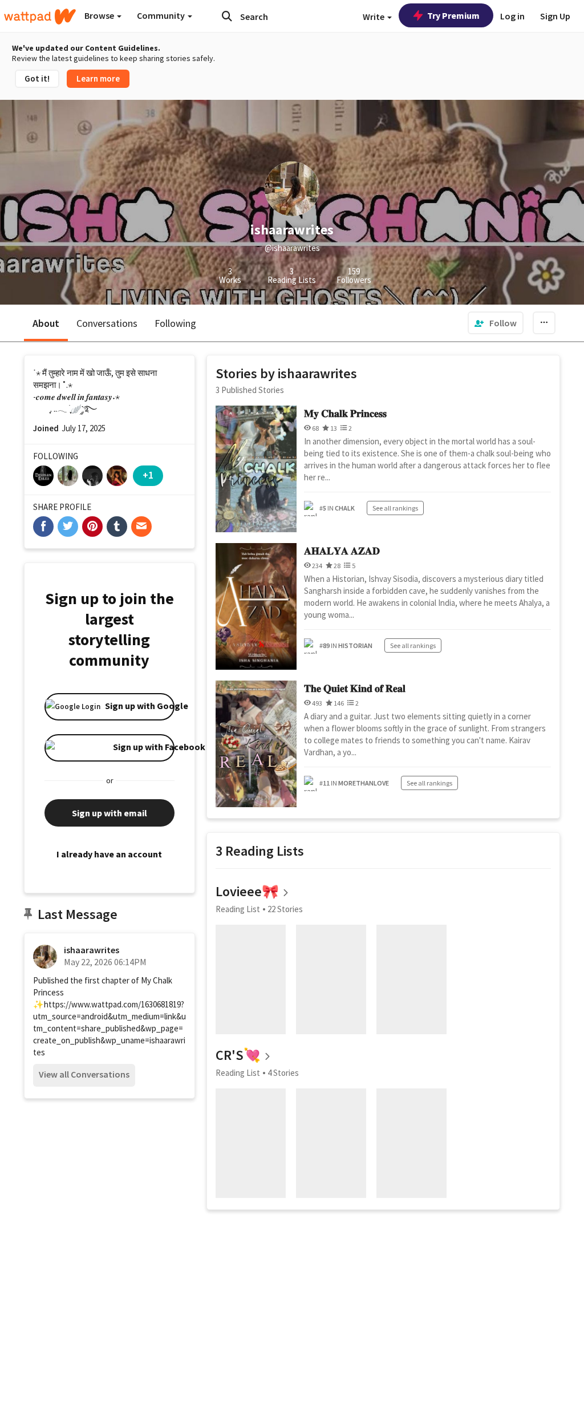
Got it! (37, 78)
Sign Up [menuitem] (555, 16)
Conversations (106, 323)
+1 (148, 474)
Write (374, 16)
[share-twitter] (68, 526)
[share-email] (141, 526)
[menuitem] (496, 322)
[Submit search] (227, 16)
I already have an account (109, 854)
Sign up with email (109, 813)
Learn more (98, 78)
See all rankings (395, 508)
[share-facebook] (43, 526)
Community (161, 15)
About (46, 323)
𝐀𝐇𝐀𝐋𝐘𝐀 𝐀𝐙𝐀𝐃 (342, 550)
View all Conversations (84, 1074)
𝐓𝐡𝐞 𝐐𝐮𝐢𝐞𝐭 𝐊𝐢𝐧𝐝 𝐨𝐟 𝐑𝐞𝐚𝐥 (354, 688)
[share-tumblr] (117, 526)
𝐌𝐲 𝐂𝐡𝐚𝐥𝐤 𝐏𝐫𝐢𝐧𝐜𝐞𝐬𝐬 (345, 413)
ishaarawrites (91, 950)
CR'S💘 (238, 1055)
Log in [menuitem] (512, 16)
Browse (100, 15)
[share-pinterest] (92, 526)
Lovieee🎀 (247, 891)
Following (175, 323)
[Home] (40, 16)
